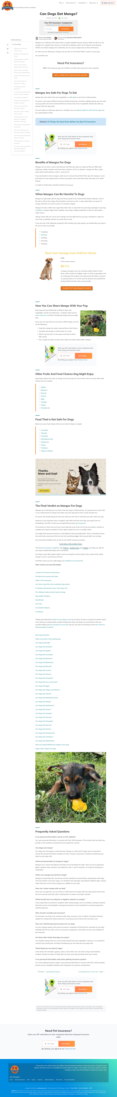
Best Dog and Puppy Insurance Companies (24, 7)
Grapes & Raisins (47, 451)
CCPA (28, 1079)
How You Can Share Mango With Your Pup (21, 66)
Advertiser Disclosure (16, 39)
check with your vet (42, 315)
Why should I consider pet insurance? (22, 126)
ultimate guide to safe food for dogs (88, 110)
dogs (74, 97)
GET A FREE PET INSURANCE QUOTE (70, 75)
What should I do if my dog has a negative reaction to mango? (21, 119)
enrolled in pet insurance (73, 561)
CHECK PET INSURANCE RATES (77, 288)
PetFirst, (66, 548)
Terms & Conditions (83, 1088)
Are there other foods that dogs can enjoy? (22, 137)
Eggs (42, 399)
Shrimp (43, 405)
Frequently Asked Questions (19, 88)
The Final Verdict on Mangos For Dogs (20, 82)
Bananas (44, 390)
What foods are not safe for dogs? (21, 142)
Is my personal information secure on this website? (22, 93)
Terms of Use (66, 32)
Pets (60, 3)
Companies (81, 3)
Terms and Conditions (69, 1079)
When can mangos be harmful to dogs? (21, 107)
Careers (33, 1079)
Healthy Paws (74, 548)
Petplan (85, 548)
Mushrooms (45, 442)
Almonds (44, 433)
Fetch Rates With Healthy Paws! (70, 544)
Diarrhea (44, 235)
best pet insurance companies (49, 548)
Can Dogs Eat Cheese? (53, 972)
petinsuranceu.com (42, 1088)
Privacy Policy (59, 1079)
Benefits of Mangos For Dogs (21, 55)
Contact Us (40, 1079)
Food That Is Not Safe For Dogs (22, 77)
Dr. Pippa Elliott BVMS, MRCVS (73, 37)
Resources (92, 3)
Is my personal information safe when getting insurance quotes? (22, 148)
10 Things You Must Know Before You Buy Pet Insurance (71, 122)
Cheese (43, 396)
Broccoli (43, 393)
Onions (43, 445)
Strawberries (45, 408)
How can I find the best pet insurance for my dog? (22, 131)
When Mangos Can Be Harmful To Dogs (21, 60)
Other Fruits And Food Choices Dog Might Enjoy (22, 71)
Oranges (44, 402)
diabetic (40, 210)
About (11, 1079)
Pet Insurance (70, 3)
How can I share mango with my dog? (21, 113)
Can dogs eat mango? (21, 97)
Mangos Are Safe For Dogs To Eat (20, 50)
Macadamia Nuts (47, 439)
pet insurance (80, 523)
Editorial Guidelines (49, 1079)
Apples (43, 387)
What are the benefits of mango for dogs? (21, 102)
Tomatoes (44, 448)
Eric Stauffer (48, 37)
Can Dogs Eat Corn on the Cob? (88, 972)
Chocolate (44, 436)
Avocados (44, 430)
